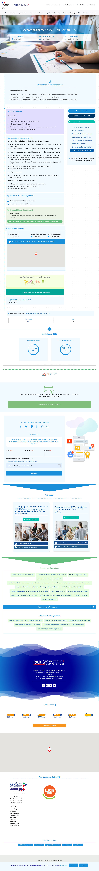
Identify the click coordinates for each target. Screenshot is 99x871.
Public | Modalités (78, 130)
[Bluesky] (26, 426)
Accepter (73, 865)
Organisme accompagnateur (81, 150)
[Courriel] (48, 426)
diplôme (44, 313)
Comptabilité (57, 579)
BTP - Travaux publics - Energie (78, 575)
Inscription (34, 473)
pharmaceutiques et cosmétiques (78, 591)
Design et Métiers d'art (23, 587)
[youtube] (54, 685)
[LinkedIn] (37, 426)
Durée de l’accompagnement (81, 137)
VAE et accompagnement (49, 599)
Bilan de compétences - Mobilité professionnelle (51, 575)
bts (38, 313)
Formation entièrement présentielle (56, 620)
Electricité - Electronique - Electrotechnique (46, 587)
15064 (28, 322)
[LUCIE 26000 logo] (49, 785)
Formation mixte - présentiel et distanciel (27, 624)
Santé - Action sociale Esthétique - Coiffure (24, 595)
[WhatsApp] (42, 426)
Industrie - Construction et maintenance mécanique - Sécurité (29, 591)
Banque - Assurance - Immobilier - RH (23, 575)
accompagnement (31, 313)
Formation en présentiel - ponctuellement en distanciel (25, 620)
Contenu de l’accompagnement (82, 134)
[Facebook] (21, 426)
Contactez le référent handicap (82, 147)
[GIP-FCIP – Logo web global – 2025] (15, 3)
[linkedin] (50, 685)
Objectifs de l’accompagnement (82, 127)
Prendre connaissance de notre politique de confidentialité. (22, 461)
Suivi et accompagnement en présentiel (49, 629)
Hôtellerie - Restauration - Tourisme (72, 587)
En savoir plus (63, 865)
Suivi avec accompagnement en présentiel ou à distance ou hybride (63, 624)
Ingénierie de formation (58, 591)
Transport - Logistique (81, 595)
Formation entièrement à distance (79, 620)
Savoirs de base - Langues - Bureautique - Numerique (56, 595)
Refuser (83, 865)
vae (49, 313)
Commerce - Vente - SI (44, 579)
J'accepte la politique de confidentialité (21, 465)
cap (41, 313)
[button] (95, 12)
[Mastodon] (32, 426)
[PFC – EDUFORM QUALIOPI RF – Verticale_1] (18, 783)
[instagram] (47, 685)
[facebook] (43, 685)
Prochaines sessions (79, 144)
